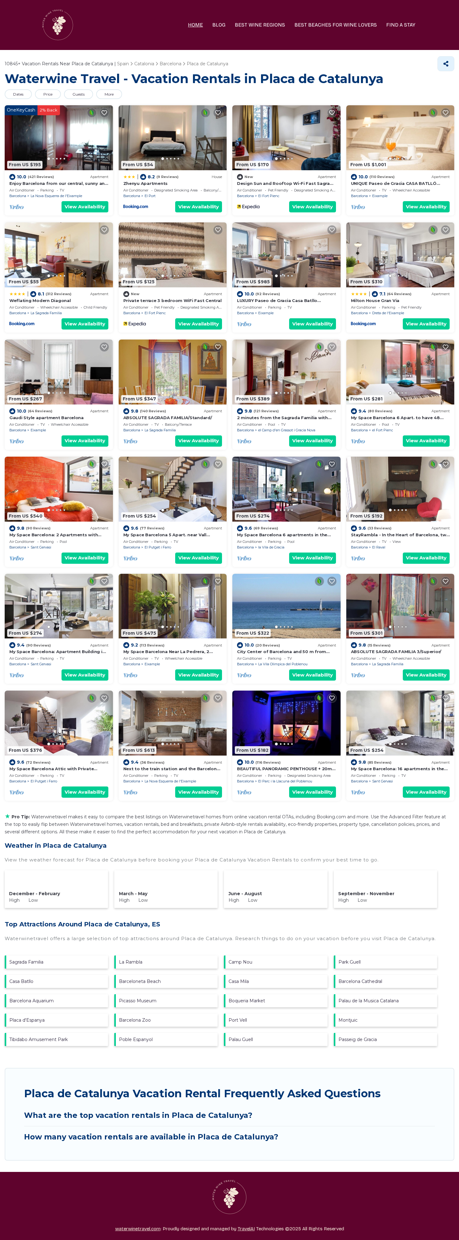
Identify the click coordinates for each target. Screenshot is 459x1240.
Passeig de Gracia (357, 1039)
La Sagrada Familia (46, 313)
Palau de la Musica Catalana (368, 1001)
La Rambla (130, 962)
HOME (195, 25)
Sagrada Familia (26, 962)
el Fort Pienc (382, 430)
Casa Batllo (21, 981)
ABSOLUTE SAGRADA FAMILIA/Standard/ (167, 417)
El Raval (378, 547)
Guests (78, 94)
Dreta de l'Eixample (388, 313)
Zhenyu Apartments (145, 183)
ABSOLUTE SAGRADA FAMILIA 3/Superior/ (396, 651)
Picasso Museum (137, 1001)
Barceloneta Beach (140, 981)
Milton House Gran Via (375, 300)
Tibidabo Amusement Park (38, 1039)
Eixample (379, 196)
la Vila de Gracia (271, 547)
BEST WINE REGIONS (260, 25)
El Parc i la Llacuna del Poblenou (285, 781)
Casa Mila (239, 981)
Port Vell (238, 1020)
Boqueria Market (247, 1001)
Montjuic (348, 1020)
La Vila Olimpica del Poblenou (283, 664)
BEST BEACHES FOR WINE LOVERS (335, 25)
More (109, 94)
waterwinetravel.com (137, 1229)
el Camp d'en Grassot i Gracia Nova (286, 430)
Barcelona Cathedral (360, 981)
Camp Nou (240, 962)
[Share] (445, 63)
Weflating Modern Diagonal (40, 300)
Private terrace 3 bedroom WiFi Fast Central (172, 300)
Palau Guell (241, 1039)
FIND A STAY (400, 25)
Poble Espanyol (136, 1039)
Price (47, 94)
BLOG (218, 25)
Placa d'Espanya (27, 1020)
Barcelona (17, 196)
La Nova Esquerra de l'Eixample (56, 196)
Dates (18, 94)
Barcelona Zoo (135, 1020)
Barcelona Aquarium (31, 1001)
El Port (150, 196)
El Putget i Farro (158, 547)
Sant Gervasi (41, 547)
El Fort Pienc (268, 196)
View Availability (85, 207)
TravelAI (246, 1229)
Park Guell (349, 962)
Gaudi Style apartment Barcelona (46, 417)
